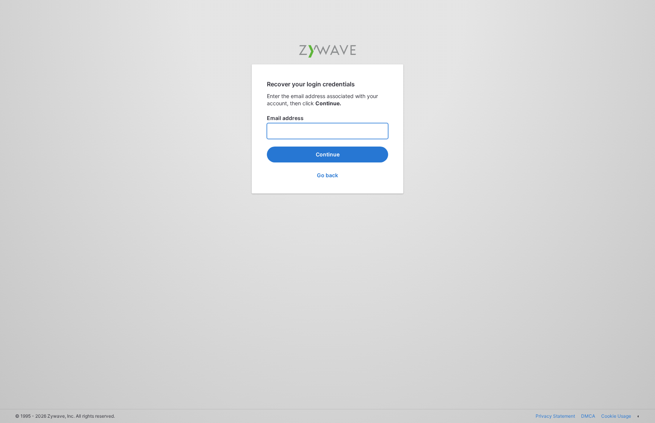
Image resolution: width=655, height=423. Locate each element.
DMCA (588, 416)
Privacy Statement (555, 416)
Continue (328, 154)
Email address (285, 118)
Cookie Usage (616, 416)
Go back (327, 175)
